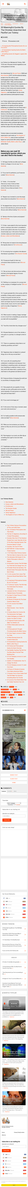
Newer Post (14, 775)
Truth (2, 24)
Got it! (14, 1185)
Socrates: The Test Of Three (14, 546)
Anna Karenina (4, 75)
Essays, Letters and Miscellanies (10, 236)
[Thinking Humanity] (8, 4)
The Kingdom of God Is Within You (15, 514)
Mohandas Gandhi (5, 141)
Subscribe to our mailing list (8, 813)
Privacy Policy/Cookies (19, 1132)
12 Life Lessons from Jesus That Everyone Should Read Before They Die (16, 576)
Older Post (14, 778)
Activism (21, 23)
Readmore (12, 1016)
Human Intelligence (8, 24)
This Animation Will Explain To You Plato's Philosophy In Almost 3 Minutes (16, 559)
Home (2, 23)
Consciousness (15, 23)
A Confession (18, 245)
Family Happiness (10, 512)
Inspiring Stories (8, 23)
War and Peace (17, 73)
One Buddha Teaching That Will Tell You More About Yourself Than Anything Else (16, 652)
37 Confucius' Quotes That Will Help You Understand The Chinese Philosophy (17, 587)
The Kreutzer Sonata (20, 253)
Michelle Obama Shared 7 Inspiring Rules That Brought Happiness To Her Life (14, 765)
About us (4, 1135)
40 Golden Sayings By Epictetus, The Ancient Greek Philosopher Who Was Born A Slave (13, 737)
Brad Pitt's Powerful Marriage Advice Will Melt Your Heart (13, 1101)
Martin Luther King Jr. (16, 141)
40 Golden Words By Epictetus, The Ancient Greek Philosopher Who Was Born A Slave (17, 570)
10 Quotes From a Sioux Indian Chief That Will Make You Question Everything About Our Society (17, 675)
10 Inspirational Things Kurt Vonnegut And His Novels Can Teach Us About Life (12, 751)
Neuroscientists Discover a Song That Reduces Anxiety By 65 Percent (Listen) (13, 1054)
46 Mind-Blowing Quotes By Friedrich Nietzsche (12, 723)
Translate (18, 804)
